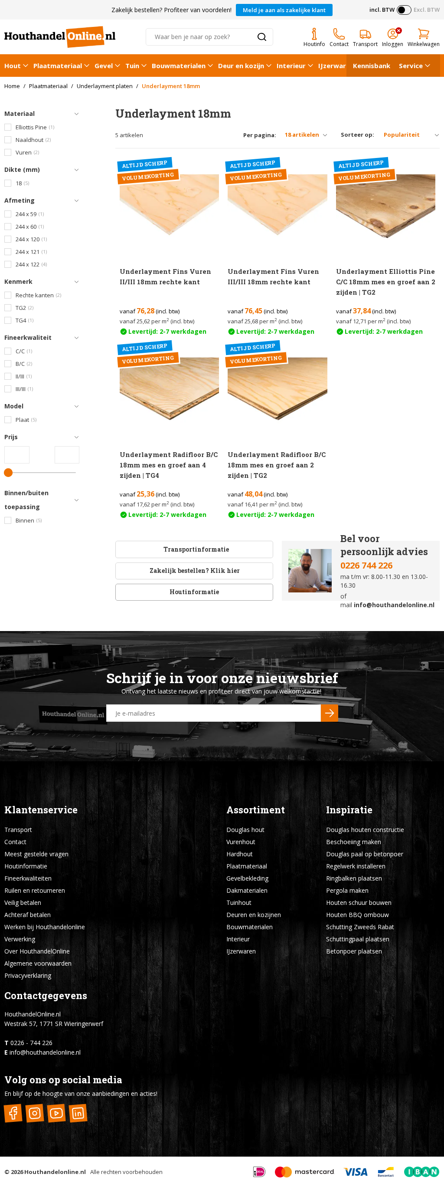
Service (411, 65)
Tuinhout (238, 902)
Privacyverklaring (27, 975)
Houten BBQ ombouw (357, 915)
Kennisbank (371, 65)
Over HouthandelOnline (37, 951)
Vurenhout (240, 842)
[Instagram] (34, 1113)
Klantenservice (41, 809)
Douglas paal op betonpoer (364, 854)
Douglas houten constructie (365, 829)
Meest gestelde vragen (36, 854)
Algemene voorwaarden (38, 963)
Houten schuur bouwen (359, 902)
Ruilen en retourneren (34, 890)
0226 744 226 (366, 565)
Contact (15, 842)
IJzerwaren (336, 65)
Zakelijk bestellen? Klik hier (194, 570)
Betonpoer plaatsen (354, 951)
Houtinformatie (194, 592)
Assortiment (255, 809)
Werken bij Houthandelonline (44, 927)
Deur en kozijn (241, 65)
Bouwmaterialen (179, 65)
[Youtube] (56, 1113)
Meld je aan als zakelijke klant (284, 10)
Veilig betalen (22, 902)
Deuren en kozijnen (253, 915)
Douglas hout (245, 829)
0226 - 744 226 (31, 1043)
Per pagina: (259, 135)
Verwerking (19, 939)
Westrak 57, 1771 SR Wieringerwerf (53, 1023)
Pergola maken (347, 890)
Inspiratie (349, 809)
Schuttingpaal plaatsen (357, 939)
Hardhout (239, 854)
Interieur (291, 65)
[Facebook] (12, 1113)
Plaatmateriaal (57, 65)
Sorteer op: (357, 134)
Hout (12, 65)
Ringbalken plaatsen (354, 878)
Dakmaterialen (247, 890)
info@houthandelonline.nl (394, 605)
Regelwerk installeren (355, 866)
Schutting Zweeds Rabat (360, 927)
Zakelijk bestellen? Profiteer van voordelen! (171, 10)
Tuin (132, 65)
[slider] (8, 472)
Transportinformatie (196, 549)
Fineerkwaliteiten (28, 878)
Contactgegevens (45, 995)
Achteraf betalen (27, 915)
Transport (18, 829)
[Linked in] (78, 1113)
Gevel (104, 65)
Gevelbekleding (247, 878)
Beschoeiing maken (353, 842)
